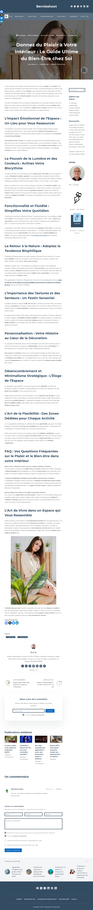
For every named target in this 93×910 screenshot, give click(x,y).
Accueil (9, 16)
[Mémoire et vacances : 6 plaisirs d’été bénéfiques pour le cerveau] (29, 872)
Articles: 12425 (33, 670)
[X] (10, 623)
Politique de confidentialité (47, 899)
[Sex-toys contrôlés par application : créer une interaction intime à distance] (41, 739)
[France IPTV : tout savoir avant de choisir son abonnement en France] (56, 739)
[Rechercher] (87, 16)
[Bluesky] (13, 623)
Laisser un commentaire (13, 850)
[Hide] (0, 24)
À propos (19, 899)
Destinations (19, 16)
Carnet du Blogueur (74, 113)
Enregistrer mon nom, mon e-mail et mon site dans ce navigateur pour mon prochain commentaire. (31, 833)
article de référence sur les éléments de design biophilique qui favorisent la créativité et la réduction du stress (33, 282)
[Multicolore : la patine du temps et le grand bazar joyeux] (50, 872)
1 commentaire (72, 35)
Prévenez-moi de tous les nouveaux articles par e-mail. (22, 845)
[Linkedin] (17, 623)
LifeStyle (62, 35)
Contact (83, 16)
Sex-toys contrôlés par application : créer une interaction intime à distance (40, 752)
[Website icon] (30, 666)
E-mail (28, 814)
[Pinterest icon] (40, 666)
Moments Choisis (74, 110)
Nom (8, 814)
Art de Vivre (32, 16)
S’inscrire (50, 711)
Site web (48, 814)
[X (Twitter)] (75, 6)
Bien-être (11, 637)
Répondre (58, 789)
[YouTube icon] (44, 666)
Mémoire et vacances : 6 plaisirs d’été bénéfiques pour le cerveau (39, 871)
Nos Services (74, 16)
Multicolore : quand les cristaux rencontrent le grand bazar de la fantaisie (82, 871)
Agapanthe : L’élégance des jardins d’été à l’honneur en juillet (17, 871)
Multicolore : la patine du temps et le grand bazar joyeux (60, 871)
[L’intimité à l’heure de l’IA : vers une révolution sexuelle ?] (26, 739)
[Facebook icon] (22, 666)
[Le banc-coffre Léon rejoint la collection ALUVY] (11, 739)
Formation (23, 637)
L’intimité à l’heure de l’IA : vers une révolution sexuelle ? (25, 750)
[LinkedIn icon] (26, 666)
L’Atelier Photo (73, 105)
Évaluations (61, 16)
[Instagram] (78, 6)
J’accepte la (34, 715)
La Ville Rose (73, 103)
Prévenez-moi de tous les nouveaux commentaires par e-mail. (24, 840)
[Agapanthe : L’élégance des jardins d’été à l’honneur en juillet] (7, 872)
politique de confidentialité (37, 715)
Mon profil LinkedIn (36, 661)
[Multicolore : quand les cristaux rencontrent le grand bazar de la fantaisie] (72, 872)
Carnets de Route (74, 115)
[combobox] (75, 90)
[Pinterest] (81, 6)
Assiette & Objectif (74, 108)
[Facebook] (71, 6)
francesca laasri (17, 789)
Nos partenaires (64, 899)
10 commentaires (9, 757)
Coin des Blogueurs (46, 16)
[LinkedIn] (84, 6)
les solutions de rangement (39, 235)
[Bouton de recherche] (83, 90)
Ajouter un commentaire (13, 821)
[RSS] (87, 6)
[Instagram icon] (37, 666)
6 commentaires (24, 759)
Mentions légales (29, 899)
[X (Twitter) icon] (33, 666)
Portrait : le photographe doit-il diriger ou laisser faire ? (77, 146)
